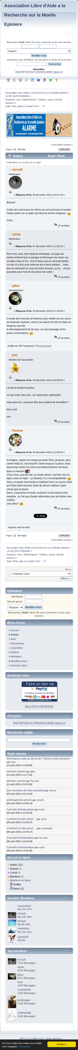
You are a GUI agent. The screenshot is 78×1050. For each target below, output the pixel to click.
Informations (25, 1046)
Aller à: (68, 569)
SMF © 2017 (38, 1038)
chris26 (58, 99)
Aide (13, 639)
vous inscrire (64, 42)
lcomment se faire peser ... (21, 819)
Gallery (15, 652)
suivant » (68, 144)
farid (19, 982)
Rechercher (17, 643)
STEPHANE (24, 1013)
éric (14, 355)
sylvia (50, 99)
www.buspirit (44, 346)
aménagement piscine (19, 800)
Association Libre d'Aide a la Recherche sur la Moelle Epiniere (34, 15)
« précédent (57, 144)
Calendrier (17, 647)
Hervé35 (34, 781)
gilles (16, 285)
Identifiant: (17, 596)
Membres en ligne (20, 880)
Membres (16, 656)
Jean (13, 762)
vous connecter (43, 42)
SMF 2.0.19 (25, 1038)
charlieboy (23, 928)
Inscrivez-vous (19, 665)
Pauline (17, 430)
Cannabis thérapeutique (20, 809)
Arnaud (21, 921)
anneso (9, 103)
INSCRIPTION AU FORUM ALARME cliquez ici (39, 72)
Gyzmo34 (22, 937)
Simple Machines (54, 1038)
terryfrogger (24, 1000)
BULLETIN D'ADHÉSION (39, 706)
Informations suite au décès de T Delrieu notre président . (39, 758)
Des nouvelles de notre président (25, 790)
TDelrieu (42, 99)
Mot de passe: (15, 601)
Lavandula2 (46, 828)
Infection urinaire (16, 771)
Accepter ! (62, 1044)
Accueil (15, 630)
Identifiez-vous (19, 661)
